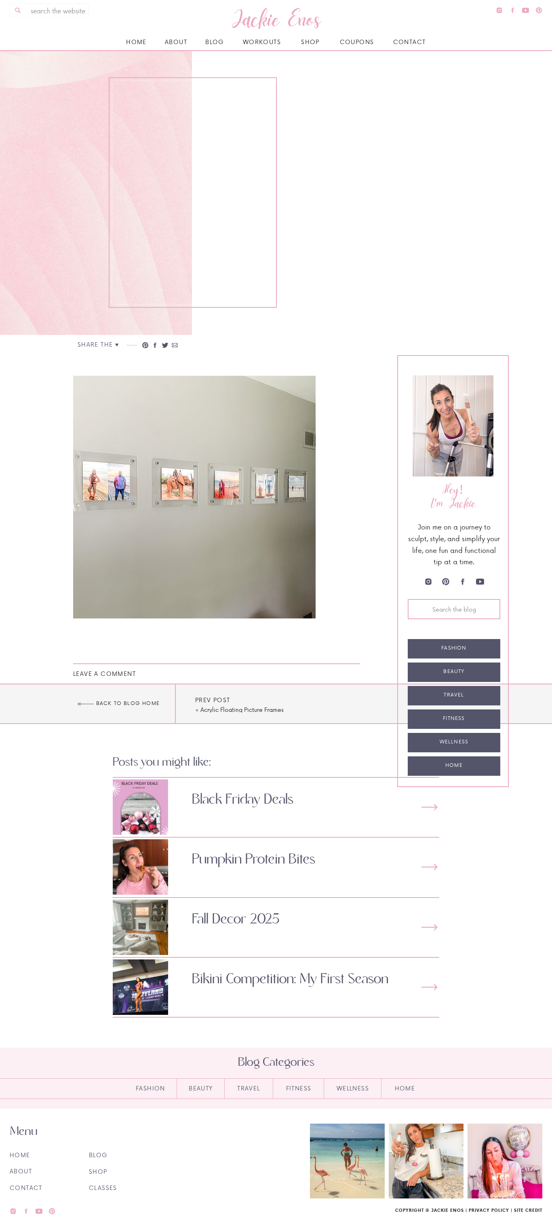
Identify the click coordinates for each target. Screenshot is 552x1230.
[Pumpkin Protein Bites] (429, 867)
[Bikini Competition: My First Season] (429, 987)
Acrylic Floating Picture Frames (242, 709)
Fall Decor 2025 (236, 919)
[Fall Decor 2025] (429, 927)
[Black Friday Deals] (429, 807)
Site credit (528, 1210)
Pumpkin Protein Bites (253, 859)
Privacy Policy (489, 1210)
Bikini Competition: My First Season (290, 979)
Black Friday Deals (242, 800)
